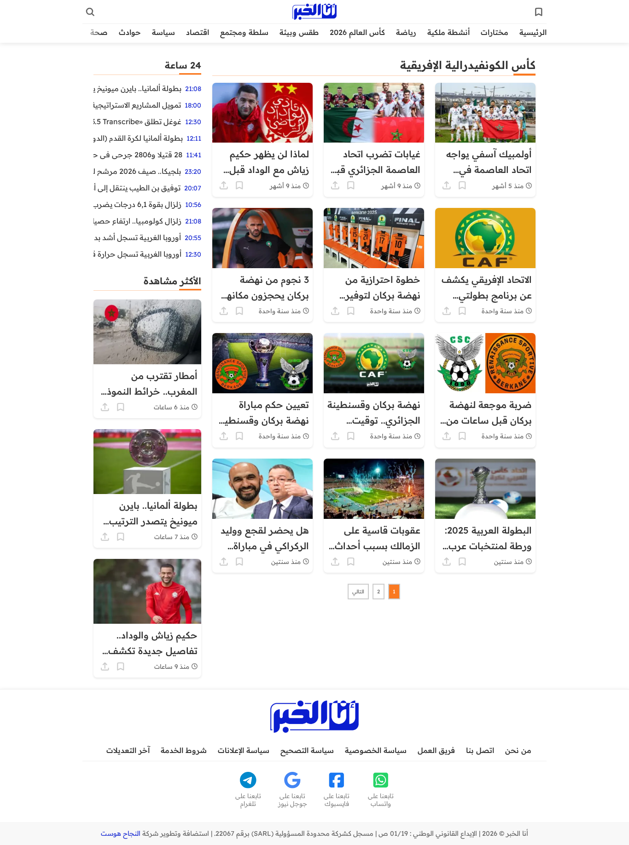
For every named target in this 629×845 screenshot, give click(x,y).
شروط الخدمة (184, 750)
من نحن (518, 750)
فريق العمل (436, 750)
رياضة (406, 32)
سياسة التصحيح (307, 750)
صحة (99, 32)
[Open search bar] (90, 12)
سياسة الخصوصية (376, 750)
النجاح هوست (120, 833)
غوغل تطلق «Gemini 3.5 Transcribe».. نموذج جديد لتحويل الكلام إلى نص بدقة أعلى (137, 121)
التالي (358, 591)
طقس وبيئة (299, 32)
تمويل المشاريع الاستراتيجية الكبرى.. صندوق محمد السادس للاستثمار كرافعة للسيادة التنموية (137, 104)
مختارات (494, 32)
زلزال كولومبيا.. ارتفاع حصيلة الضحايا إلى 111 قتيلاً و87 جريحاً (137, 220)
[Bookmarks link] (539, 12)
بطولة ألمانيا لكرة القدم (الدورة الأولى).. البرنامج (138, 138)
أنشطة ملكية (448, 32)
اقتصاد (197, 32)
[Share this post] (446, 185)
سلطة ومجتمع (244, 32)
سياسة (163, 32)
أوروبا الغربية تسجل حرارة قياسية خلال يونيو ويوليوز (137, 254)
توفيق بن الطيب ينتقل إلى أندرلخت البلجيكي (137, 187)
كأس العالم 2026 (357, 32)
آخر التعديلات (128, 750)
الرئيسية (533, 32)
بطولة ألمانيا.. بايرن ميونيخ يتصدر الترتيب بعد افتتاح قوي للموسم (137, 88)
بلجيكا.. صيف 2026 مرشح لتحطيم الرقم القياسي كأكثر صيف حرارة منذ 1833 (137, 171)
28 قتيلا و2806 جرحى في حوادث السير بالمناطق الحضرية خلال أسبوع (137, 154)
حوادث (130, 32)
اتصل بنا (480, 750)
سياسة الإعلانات (243, 750)
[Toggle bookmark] (462, 185)
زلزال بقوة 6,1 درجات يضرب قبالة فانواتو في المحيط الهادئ (137, 204)
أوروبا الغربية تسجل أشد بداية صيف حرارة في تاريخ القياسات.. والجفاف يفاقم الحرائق (137, 237)
